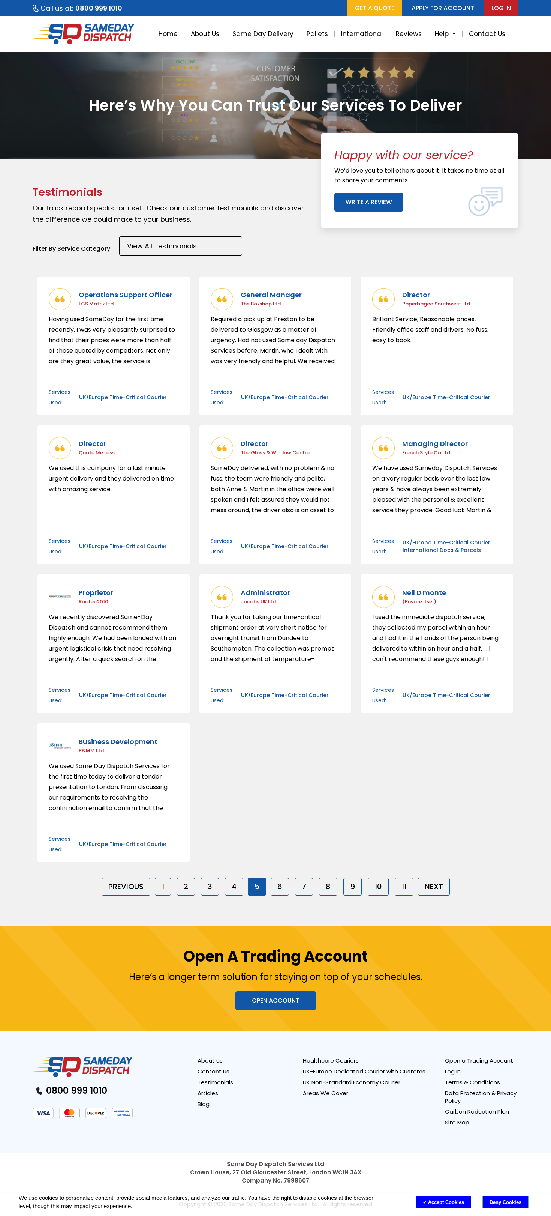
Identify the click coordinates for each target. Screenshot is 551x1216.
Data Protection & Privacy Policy (481, 1097)
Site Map (457, 1122)
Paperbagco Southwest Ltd (436, 303)
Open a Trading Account (479, 1060)
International (362, 33)
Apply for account (443, 8)
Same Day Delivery (262, 33)
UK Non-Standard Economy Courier (351, 1082)
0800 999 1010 (75, 1090)
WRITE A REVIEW (369, 202)
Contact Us (487, 33)
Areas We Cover (325, 1093)
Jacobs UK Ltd (258, 601)
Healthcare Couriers (331, 1060)
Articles (208, 1093)
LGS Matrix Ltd (96, 303)
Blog (204, 1104)
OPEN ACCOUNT (275, 1000)
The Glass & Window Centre (275, 452)
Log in (501, 8)
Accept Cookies (446, 1202)
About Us (205, 33)
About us (210, 1060)
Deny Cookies (505, 1202)
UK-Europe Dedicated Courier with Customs (364, 1071)
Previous (126, 886)
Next (434, 886)
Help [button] (443, 33)
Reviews (409, 33)
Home (168, 33)
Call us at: (81, 8)
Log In (453, 1071)
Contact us (213, 1071)
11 (404, 886)
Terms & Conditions (472, 1082)
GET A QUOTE (374, 8)
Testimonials (215, 1082)
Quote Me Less (97, 452)
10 (378, 886)
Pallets (317, 33)
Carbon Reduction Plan (477, 1111)
